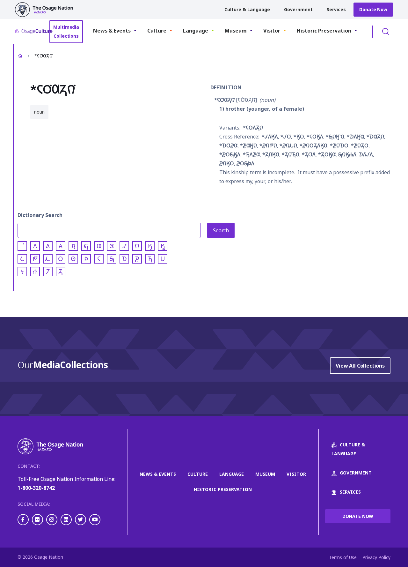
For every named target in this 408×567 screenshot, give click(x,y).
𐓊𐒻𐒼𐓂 (226, 163)
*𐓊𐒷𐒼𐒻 (248, 145)
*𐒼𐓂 (299, 136)
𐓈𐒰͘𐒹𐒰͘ (366, 154)
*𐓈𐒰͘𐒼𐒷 (355, 136)
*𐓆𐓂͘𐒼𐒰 (315, 136)
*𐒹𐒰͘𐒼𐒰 (270, 136)
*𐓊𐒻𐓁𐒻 (288, 145)
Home (20, 56)
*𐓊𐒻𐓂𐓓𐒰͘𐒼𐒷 (313, 145)
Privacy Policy (376, 557)
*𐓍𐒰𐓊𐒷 (251, 154)
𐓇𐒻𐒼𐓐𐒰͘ (347, 154)
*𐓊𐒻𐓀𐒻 (268, 145)
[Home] (47, 9)
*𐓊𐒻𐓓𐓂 (359, 145)
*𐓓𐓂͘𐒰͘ (309, 154)
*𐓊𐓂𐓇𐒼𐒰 (229, 154)
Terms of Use (343, 557)
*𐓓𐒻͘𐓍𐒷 (290, 154)
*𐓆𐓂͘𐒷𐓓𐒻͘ (224, 99)
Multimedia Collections (66, 31)
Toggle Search (385, 32)
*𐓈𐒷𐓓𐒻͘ (375, 136)
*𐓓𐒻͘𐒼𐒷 (270, 154)
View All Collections (360, 365)
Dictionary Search (40, 215)
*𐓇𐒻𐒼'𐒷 (335, 136)
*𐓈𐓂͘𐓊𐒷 (228, 145)
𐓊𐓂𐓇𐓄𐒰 (245, 163)
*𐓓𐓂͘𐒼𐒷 (327, 154)
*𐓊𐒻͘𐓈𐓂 (339, 145)
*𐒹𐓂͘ (285, 136)
